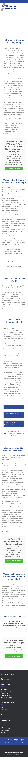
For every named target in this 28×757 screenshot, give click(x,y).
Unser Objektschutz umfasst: (13, 407)
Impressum (4, 727)
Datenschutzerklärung (6, 728)
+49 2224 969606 (8, 697)
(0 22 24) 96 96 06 (9, 264)
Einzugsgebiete (10, 25)
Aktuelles (3, 714)
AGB (2, 707)
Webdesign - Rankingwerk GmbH (14, 752)
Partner (3, 711)
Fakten (3, 732)
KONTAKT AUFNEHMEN (14, 168)
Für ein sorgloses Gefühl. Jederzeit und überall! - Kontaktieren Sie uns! (14, 740)
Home (3, 25)
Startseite (3, 713)
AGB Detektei (4, 709)
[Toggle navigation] (26, 7)
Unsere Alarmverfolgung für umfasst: (11, 415)
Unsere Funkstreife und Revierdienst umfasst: (11, 423)
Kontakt (3, 725)
